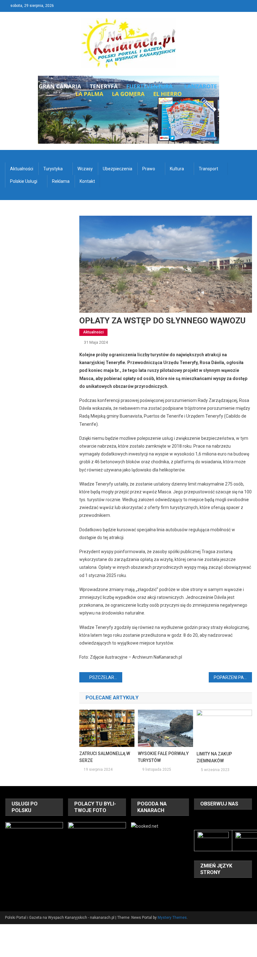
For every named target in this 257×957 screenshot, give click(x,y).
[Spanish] (214, 896)
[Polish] (198, 896)
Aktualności (21, 168)
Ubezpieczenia (117, 168)
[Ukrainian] (222, 896)
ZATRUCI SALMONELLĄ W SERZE (104, 757)
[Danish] (206, 887)
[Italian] (238, 887)
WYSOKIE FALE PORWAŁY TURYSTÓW (163, 757)
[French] (222, 887)
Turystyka (53, 168)
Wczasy (85, 168)
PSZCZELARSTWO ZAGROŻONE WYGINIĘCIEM (106, 677)
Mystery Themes (172, 917)
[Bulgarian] (198, 887)
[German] (230, 887)
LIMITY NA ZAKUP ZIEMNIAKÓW (214, 757)
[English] (214, 887)
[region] (34, 851)
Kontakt (87, 181)
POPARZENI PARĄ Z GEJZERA (233, 677)
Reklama (61, 181)
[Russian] (206, 896)
